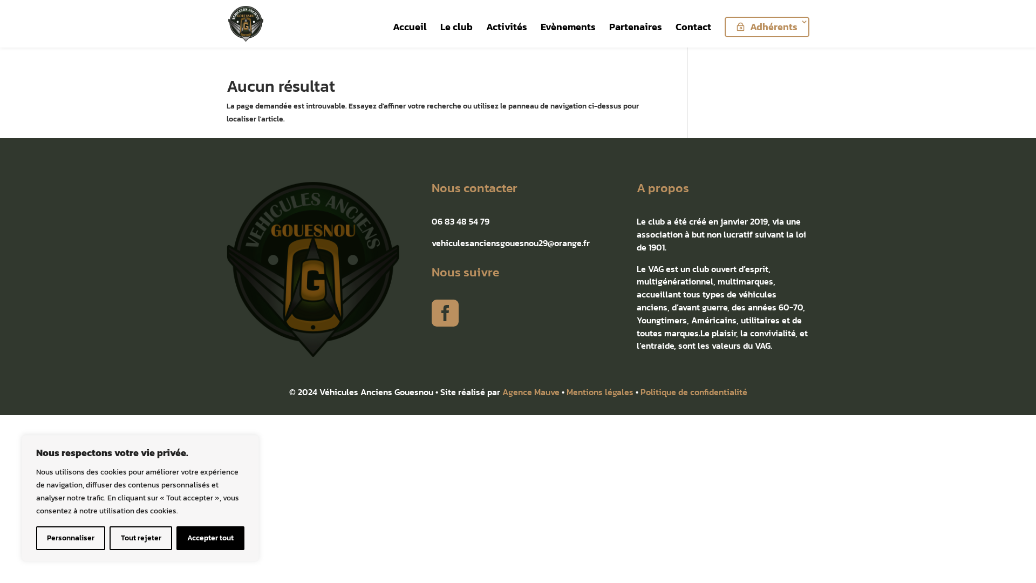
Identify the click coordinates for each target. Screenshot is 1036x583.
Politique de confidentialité (693, 391)
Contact (693, 28)
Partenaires (635, 28)
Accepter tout (210, 538)
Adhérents (774, 26)
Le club (456, 28)
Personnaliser (70, 538)
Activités (506, 28)
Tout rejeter (141, 538)
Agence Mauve (531, 391)
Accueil (410, 28)
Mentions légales (600, 391)
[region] (140, 498)
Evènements (568, 28)
